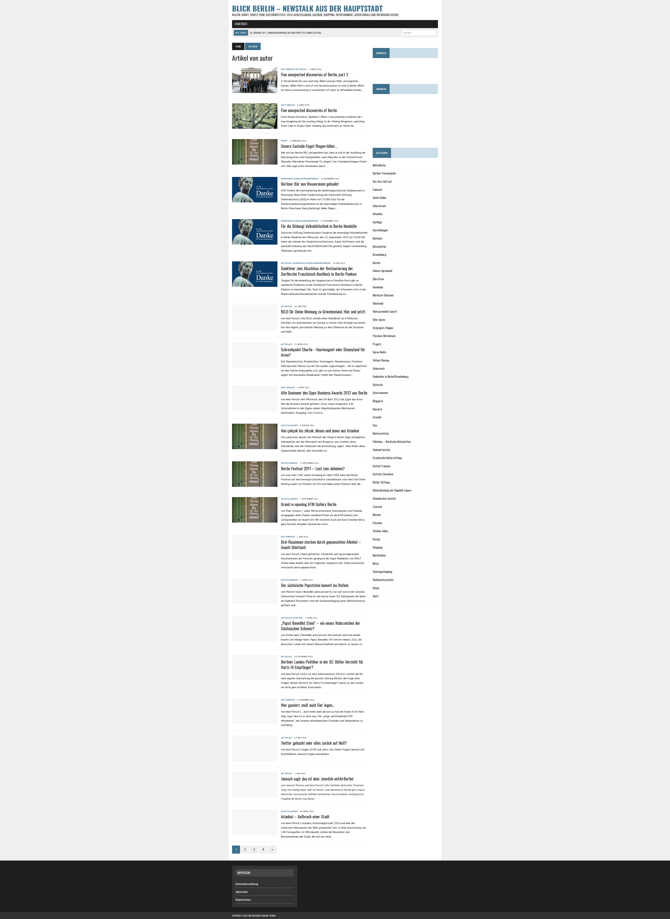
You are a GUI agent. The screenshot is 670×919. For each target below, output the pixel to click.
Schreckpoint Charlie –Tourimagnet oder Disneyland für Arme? (323, 352)
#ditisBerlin (288, 69)
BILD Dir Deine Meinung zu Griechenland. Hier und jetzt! (323, 311)
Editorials (378, 385)
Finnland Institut (381, 450)
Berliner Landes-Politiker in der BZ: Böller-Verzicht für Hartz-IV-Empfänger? (322, 664)
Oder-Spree (379, 320)
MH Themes (271, 915)
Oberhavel (378, 303)
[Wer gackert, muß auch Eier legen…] (254, 721)
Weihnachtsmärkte (383, 580)
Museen (377, 515)
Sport (284, 140)
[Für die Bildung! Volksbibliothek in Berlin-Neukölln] (254, 242)
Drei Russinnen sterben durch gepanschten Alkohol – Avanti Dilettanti (321, 544)
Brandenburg (379, 254)
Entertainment (289, 463)
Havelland (378, 287)
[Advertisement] (436, 69)
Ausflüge (298, 617)
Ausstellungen (289, 425)
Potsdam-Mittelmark (384, 336)
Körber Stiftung (381, 482)
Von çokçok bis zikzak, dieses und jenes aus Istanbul (320, 430)
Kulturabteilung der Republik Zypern (392, 490)
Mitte (376, 563)
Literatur (377, 507)
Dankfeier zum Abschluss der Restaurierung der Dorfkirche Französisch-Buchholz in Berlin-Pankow (319, 271)
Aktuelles (301, 69)
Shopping (377, 547)
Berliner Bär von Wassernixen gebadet (310, 184)
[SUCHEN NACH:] (418, 32)
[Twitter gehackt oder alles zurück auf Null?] (254, 759)
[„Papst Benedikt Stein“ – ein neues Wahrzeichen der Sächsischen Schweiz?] (254, 639)
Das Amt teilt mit (382, 181)
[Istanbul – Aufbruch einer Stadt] (254, 832)
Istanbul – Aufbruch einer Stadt (305, 816)
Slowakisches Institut (384, 498)
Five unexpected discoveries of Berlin (309, 110)
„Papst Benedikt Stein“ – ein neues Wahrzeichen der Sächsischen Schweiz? (320, 625)
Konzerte (377, 409)
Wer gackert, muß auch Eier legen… (307, 705)
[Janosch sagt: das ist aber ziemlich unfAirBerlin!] (254, 795)
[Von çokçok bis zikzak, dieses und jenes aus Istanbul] (254, 446)
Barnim (376, 263)
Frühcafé (377, 190)
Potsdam (377, 523)
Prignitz (377, 344)
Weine (376, 588)
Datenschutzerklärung (247, 884)
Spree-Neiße (379, 352)
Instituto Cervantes (383, 474)
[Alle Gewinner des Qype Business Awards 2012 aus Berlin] (254, 409)
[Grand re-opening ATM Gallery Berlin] (254, 520)
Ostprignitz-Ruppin (383, 328)
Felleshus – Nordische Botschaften (392, 442)
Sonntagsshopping (382, 572)
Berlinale (377, 238)
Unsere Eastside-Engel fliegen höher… (309, 146)
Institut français (381, 466)
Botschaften (379, 246)
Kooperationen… (244, 899)
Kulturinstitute (381, 433)
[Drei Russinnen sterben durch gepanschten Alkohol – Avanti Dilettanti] (254, 558)
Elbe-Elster (378, 279)
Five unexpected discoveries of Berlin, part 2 (314, 74)
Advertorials (379, 206)
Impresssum (241, 892)
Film (375, 425)
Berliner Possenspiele (384, 173)
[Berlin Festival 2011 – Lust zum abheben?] (254, 484)
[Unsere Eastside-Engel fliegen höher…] (254, 162)
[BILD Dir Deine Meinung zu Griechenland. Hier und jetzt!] (254, 328)
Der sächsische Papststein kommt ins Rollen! (315, 585)
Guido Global (379, 198)
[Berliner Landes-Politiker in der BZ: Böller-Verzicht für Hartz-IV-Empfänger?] (254, 678)
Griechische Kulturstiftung (387, 458)
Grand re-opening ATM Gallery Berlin (308, 504)
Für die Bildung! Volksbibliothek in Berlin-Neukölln (319, 226)
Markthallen (379, 555)
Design (376, 539)
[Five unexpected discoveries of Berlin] (254, 126)
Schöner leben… (381, 531)
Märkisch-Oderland (383, 295)
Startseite (241, 24)
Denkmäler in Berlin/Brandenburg (300, 178)
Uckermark (379, 368)
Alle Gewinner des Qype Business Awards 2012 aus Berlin (324, 392)
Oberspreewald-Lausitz (385, 311)
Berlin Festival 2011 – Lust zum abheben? (313, 468)
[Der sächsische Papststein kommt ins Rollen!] (254, 601)
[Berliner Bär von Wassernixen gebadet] (254, 200)
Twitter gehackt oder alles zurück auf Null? (314, 743)
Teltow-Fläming (381, 360)
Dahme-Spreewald (382, 271)
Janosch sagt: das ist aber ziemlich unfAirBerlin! (317, 778)
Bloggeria (378, 401)
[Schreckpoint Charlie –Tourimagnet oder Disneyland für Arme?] (254, 365)
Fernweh (377, 417)
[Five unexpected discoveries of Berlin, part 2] (254, 90)
